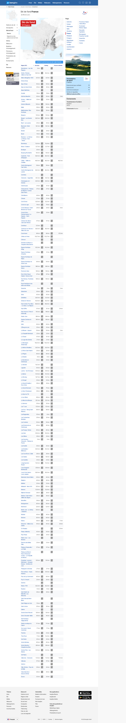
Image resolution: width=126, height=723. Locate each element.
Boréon (23, 130)
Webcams (47, 3)
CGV (39, 719)
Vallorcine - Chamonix (26, 658)
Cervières (23, 174)
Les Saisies (24, 456)
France (69, 33)
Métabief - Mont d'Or (26, 486)
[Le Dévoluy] (52, 44)
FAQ (36, 704)
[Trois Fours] (55, 31)
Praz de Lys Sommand (27, 576)
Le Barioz (23, 374)
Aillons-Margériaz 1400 (27, 77)
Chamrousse (24, 185)
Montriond (23, 506)
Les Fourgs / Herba (26, 430)
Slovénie (69, 31)
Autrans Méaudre (25, 104)
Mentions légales (58, 719)
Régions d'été (24, 696)
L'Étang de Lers (25, 327)
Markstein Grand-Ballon (27, 477)
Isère (22, 324)
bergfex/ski (53, 696)
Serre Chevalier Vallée (26, 615)
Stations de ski (25, 694)
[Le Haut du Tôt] (54, 31)
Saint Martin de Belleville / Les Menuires (25, 593)
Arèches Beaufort (25, 96)
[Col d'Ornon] (52, 43)
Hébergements (57, 3)
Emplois (37, 696)
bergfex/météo (54, 699)
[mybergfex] (90, 2)
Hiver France (28, 6)
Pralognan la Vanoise (26, 568)
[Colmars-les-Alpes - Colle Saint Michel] (54, 47)
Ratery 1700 (24, 585)
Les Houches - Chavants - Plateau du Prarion (27, 441)
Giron (22, 294)
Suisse (69, 24)
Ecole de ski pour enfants (74, 85)
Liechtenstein (70, 47)
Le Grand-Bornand (26, 388)
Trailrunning (24, 708)
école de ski (70, 87)
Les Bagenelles (25, 414)
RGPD (44, 719)
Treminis (23, 633)
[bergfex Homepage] (12, 3)
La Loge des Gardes (26, 339)
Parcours (66, 3)
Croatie (69, 44)
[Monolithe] (54, 42)
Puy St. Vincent (25, 579)
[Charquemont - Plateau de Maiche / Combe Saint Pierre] (54, 34)
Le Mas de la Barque (26, 400)
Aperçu (9, 33)
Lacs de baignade (26, 713)
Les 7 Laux (24, 406)
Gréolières (23, 297)
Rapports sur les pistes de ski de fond (12, 37)
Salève (23, 609)
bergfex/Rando (54, 694)
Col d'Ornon (24, 201)
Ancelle (23, 93)
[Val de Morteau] (54, 35)
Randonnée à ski (25, 699)
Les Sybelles (24, 460)
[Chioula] (41, 52)
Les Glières (24, 436)
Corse (81, 43)
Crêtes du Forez (25, 236)
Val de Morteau (25, 642)
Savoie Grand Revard (26, 612)
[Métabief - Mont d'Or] (53, 36)
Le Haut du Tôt (25, 394)
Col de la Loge (25, 204)
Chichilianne (24, 195)
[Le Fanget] (53, 46)
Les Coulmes (24, 422)
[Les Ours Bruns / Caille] (54, 48)
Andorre (69, 49)
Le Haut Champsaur (26, 391)
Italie (68, 29)
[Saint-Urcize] (44, 44)
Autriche (69, 22)
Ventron (23, 664)
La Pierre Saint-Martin (26, 350)
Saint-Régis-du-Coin (26, 603)
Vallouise (23, 661)
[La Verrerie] (46, 39)
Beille (22, 107)
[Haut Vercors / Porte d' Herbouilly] (51, 43)
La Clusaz (23, 336)
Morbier (23, 514)
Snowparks (24, 704)
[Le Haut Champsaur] (53, 44)
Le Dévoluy (24, 377)
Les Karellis (24, 446)
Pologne (69, 38)
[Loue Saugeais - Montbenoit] (53, 35)
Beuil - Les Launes (26, 123)
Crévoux (23, 239)
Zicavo (23, 676)
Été (35, 3)
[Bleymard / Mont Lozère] (46, 45)
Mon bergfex (38, 701)
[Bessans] (55, 42)
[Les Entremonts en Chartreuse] (52, 41)
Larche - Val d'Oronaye (27, 371)
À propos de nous (40, 699)
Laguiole (23, 367)
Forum (37, 706)
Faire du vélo (24, 711)
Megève (23, 480)
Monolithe (23, 500)
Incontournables (11, 708)
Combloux (23, 225)
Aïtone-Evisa (24, 81)
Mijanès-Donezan (25, 492)
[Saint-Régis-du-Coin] (48, 42)
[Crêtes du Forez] (46, 41)
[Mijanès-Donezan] (41, 52)
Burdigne (23, 149)
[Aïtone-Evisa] (60, 54)
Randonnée (24, 706)
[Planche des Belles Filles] (54, 32)
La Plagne (23, 353)
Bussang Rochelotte (26, 152)
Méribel (23, 483)
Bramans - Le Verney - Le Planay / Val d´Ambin (27, 138)
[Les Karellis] (53, 42)
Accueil (22, 6)
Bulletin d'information (40, 694)
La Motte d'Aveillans (26, 347)
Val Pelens (23, 654)
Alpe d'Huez (24, 84)
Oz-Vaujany (24, 528)
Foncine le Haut (25, 271)
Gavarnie (23, 288)
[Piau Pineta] (36, 52)
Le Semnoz (24, 403)
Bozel (22, 134)
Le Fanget (23, 380)
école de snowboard (72, 90)
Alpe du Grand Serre (26, 87)
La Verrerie (24, 364)
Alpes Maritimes (25, 90)
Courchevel (24, 233)
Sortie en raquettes (72, 92)
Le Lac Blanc (24, 397)
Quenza (23, 582)
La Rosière (24, 357)
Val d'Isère (23, 639)
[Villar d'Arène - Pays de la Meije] (53, 43)
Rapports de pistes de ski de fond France (48, 62)
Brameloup (24, 143)
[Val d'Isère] (55, 41)
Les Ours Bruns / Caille (27, 453)
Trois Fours (24, 636)
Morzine (23, 517)
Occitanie (82, 40)
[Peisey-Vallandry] (54, 41)
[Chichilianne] (51, 44)
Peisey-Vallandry (25, 531)
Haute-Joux (24, 316)
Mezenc (23, 489)
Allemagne (70, 26)
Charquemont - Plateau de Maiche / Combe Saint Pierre (27, 190)
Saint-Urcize (24, 606)
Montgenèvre (24, 503)
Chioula (23, 198)
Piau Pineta (24, 534)
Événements (72, 108)
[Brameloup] (44, 45)
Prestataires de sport (55, 713)
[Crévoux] (54, 45)
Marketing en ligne (54, 708)
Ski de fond (24, 701)
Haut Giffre (24, 308)
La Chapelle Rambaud (27, 333)
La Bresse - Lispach (26, 330)
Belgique (69, 36)
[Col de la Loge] (46, 40)
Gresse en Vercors (26, 300)
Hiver (30, 3)
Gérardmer (24, 291)
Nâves (23, 520)
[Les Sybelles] (53, 42)
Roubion (23, 589)
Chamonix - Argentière (27, 178)
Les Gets (23, 433)
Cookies (50, 719)
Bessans (23, 115)
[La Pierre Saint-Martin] (34, 51)
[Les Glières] (53, 39)
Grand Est (82, 38)
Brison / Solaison (25, 146)
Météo (40, 3)
